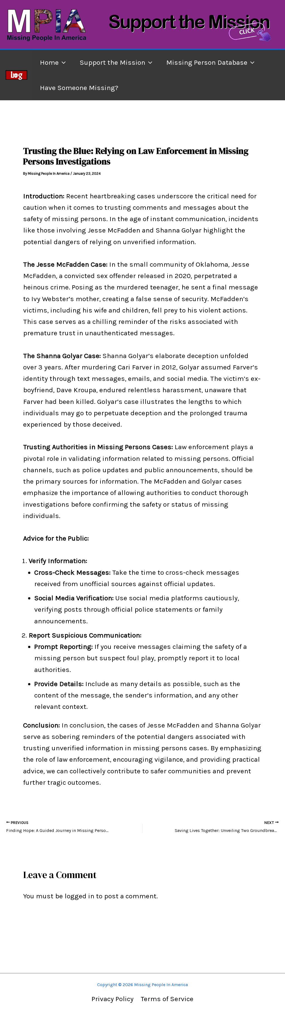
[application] (62, 62)
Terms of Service (167, 999)
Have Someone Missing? (79, 88)
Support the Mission (112, 62)
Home (49, 62)
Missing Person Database (206, 62)
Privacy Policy (113, 999)
